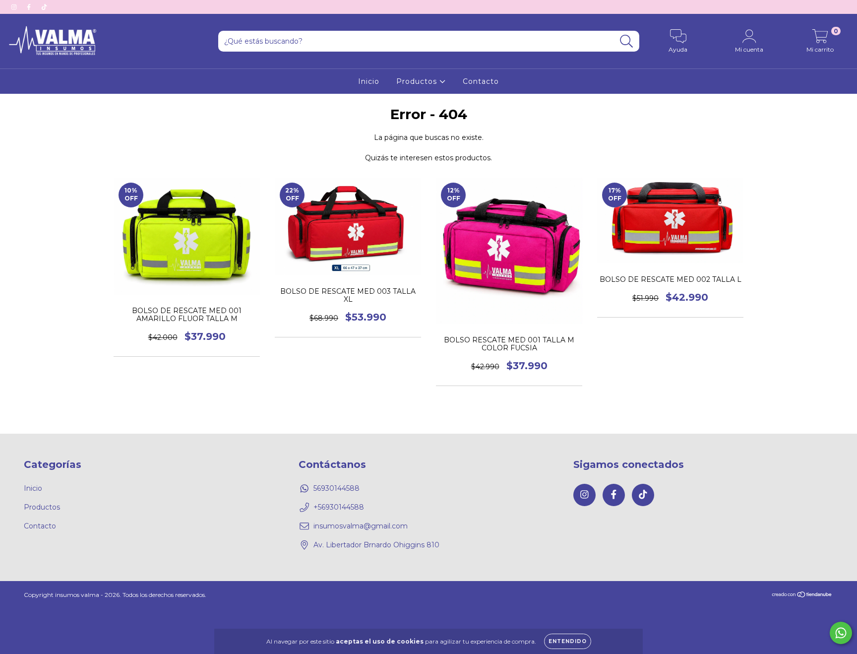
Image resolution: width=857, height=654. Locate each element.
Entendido (568, 641)
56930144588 (336, 488)
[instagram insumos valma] (14, 6)
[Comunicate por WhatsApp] (841, 633)
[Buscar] (626, 41)
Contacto (481, 81)
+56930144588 (338, 507)
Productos (417, 81)
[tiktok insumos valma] (44, 6)
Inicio (368, 81)
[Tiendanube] (802, 595)
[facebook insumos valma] (29, 6)
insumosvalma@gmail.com (360, 526)
